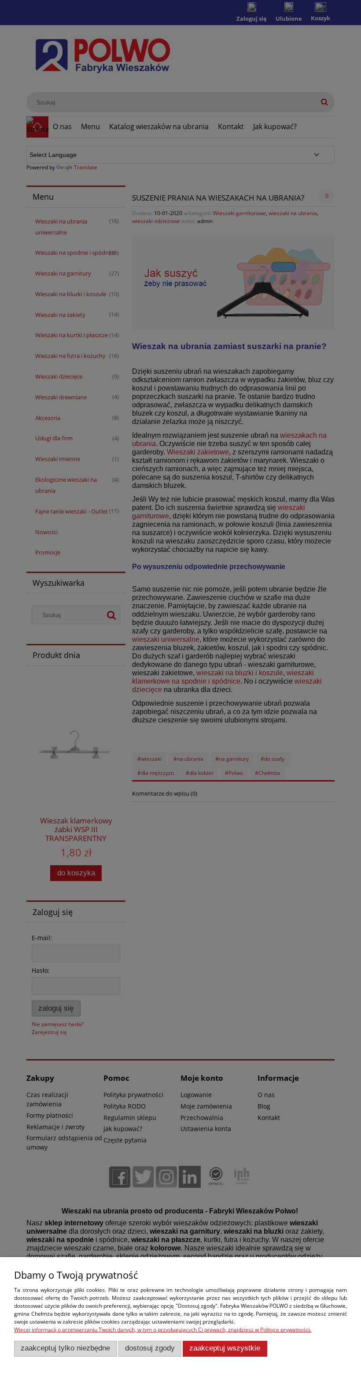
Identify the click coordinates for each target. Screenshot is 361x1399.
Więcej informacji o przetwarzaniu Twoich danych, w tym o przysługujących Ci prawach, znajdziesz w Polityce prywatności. (162, 1329)
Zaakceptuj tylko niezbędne (65, 1348)
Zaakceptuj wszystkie (224, 1348)
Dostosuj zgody (150, 1348)
